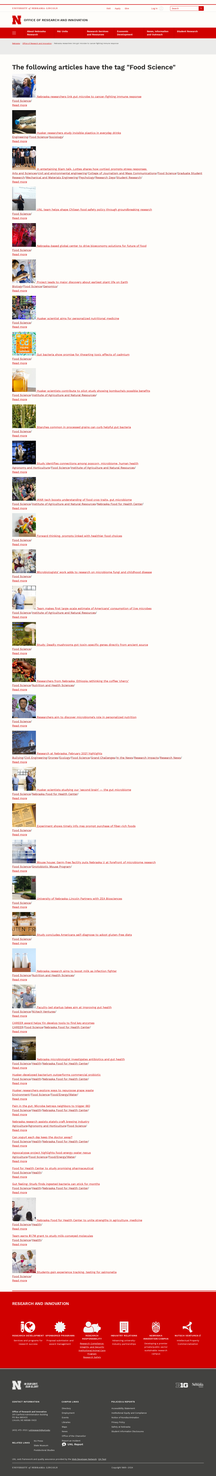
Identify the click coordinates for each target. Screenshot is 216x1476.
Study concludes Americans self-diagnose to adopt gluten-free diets (84, 934)
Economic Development (125, 33)
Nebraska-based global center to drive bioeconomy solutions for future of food (91, 245)
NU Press (38, 1441)
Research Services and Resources (97, 33)
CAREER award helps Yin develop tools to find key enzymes (53, 1023)
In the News (124, 757)
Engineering (20, 137)
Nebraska (16, 43)
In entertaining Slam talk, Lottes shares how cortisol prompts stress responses (92, 169)
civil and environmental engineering (62, 173)
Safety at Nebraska (120, 1427)
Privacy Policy (118, 1422)
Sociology (55, 137)
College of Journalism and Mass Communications (122, 173)
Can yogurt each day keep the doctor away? (42, 1137)
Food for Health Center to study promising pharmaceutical (53, 1168)
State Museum (41, 1445)
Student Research (187, 31)
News (65, 1431)
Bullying (17, 757)
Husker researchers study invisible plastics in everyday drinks (79, 132)
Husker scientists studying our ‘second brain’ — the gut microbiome (84, 789)
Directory (66, 1408)
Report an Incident (71, 1440)
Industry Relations (124, 1335)
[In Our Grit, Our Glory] (31, 1385)
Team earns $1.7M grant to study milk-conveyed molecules (52, 1235)
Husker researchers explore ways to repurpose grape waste (53, 1090)
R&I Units (62, 31)
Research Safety (92, 1357)
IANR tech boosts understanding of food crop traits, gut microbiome (84, 499)
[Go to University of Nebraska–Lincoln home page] (16, 19)
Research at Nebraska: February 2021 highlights (69, 753)
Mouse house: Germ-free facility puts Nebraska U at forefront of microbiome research (96, 862)
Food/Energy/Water (64, 1094)
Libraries (66, 1422)
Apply (117, 8)
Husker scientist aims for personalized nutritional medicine (78, 318)
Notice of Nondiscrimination (125, 1417)
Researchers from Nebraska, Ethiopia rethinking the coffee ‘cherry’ (83, 681)
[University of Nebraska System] (198, 1385)
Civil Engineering (36, 757)
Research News (170, 757)
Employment (68, 1413)
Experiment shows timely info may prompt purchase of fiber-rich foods (86, 826)
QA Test (102, 1459)
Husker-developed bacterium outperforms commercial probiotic (56, 1074)
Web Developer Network (84, 1459)
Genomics (50, 286)
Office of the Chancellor (74, 1436)
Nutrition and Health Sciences (53, 685)
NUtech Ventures (43, 1011)
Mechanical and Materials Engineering (52, 177)
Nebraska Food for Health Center (119, 504)
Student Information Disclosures (127, 1431)
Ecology (64, 757)
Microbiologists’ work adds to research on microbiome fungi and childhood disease (94, 572)
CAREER (17, 1027)
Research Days (105, 177)
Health (36, 1063)
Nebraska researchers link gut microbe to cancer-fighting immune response (89, 96)
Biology (17, 286)
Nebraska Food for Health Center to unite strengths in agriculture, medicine (89, 1220)
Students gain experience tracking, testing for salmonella (77, 1272)
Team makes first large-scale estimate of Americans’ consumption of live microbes (94, 608)
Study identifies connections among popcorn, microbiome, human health (87, 463)
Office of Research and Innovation (56, 20)
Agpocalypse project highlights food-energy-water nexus (51, 1152)
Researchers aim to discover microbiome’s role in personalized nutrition (86, 717)
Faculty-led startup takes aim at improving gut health (74, 1007)
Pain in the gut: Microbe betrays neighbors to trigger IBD (51, 1106)
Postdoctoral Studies (44, 1450)
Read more (19, 105)
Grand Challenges (103, 757)
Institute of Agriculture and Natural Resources (64, 395)
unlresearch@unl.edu (39, 1430)
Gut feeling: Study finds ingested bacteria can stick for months (56, 1184)
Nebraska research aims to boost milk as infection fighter (77, 971)
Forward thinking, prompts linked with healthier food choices (79, 535)
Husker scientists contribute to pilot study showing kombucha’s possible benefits (93, 390)
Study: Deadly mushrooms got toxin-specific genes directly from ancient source (92, 644)
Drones (53, 757)
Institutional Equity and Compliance (129, 1413)
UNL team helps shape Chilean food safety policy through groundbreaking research (94, 209)
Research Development (28, 1335)
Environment (21, 1094)
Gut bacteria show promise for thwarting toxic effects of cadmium (83, 354)
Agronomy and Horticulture (31, 467)
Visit (108, 8)
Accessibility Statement (123, 1408)
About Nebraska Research (36, 33)
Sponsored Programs (60, 1335)
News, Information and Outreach (157, 33)
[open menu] (18, 33)
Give (127, 8)
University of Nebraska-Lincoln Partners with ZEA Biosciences (79, 898)
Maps (64, 1427)
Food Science (21, 100)
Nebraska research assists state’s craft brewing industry (50, 1121)
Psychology (86, 177)
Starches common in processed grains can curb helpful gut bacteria (84, 427)
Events (65, 1417)
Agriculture (20, 1125)
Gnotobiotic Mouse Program (51, 866)
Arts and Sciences (24, 173)
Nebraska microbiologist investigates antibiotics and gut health (81, 1059)
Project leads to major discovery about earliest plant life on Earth (82, 282)
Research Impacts (146, 757)
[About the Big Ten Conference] (182, 1385)
